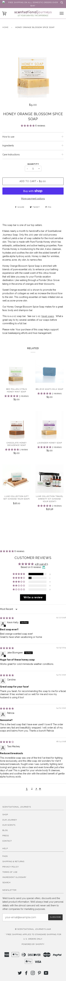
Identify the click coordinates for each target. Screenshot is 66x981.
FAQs (5, 856)
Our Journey (9, 820)
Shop (5, 814)
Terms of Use (9, 872)
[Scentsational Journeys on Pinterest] (39, 974)
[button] (28, 125)
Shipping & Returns (13, 861)
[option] (33, 67)
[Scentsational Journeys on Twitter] (20, 974)
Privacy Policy (10, 867)
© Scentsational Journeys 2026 (33, 929)
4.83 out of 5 (41, 564)
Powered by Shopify (33, 944)
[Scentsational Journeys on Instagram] (33, 974)
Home (5, 27)
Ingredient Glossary (14, 877)
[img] (7, 618)
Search (6, 882)
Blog (5, 830)
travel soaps (47, 316)
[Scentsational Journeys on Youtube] (46, 974)
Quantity (33, 164)
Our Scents (8, 825)
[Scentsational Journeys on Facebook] (26, 974)
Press (5, 835)
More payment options (33, 198)
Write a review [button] (33, 597)
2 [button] (32, 788)
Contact (7, 841)
